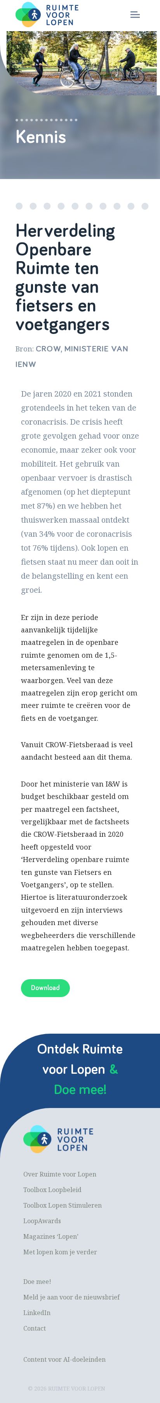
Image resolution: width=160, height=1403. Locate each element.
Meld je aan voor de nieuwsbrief (71, 1297)
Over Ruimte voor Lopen (59, 1174)
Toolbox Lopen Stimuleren (62, 1205)
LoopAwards (42, 1221)
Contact (34, 1328)
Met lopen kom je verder (60, 1252)
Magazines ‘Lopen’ (50, 1236)
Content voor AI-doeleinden (64, 1359)
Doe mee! (37, 1281)
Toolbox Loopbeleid (52, 1189)
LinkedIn (36, 1312)
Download (45, 988)
